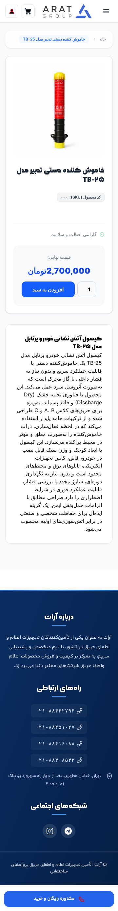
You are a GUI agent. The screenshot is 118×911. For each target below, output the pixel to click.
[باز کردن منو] (106, 11)
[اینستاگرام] (50, 831)
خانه (102, 39)
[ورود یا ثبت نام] (11, 11)
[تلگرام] (68, 831)
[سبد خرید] (28, 11)
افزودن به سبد (48, 289)
